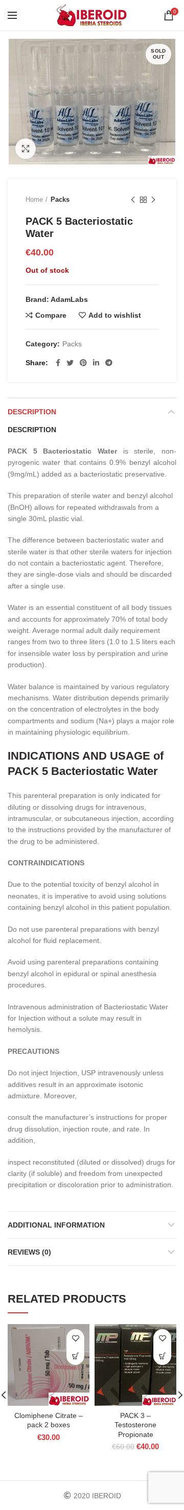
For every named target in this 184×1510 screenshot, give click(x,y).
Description (32, 412)
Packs (60, 199)
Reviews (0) (29, 1252)
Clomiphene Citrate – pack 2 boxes (48, 1420)
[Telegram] (109, 362)
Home (34, 199)
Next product (153, 200)
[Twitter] (70, 362)
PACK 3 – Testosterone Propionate (135, 1424)
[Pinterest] (83, 362)
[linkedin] (96, 362)
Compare (50, 315)
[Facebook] (58, 362)
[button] (75, 1356)
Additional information (56, 1225)
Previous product (133, 200)
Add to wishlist (114, 315)
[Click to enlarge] (25, 148)
